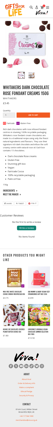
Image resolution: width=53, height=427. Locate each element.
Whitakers (10, 98)
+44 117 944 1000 (26, 416)
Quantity (6, 110)
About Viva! (26, 379)
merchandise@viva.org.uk (26, 420)
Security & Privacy (26, 395)
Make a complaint (26, 387)
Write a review (26, 227)
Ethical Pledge (26, 391)
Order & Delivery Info (26, 383)
